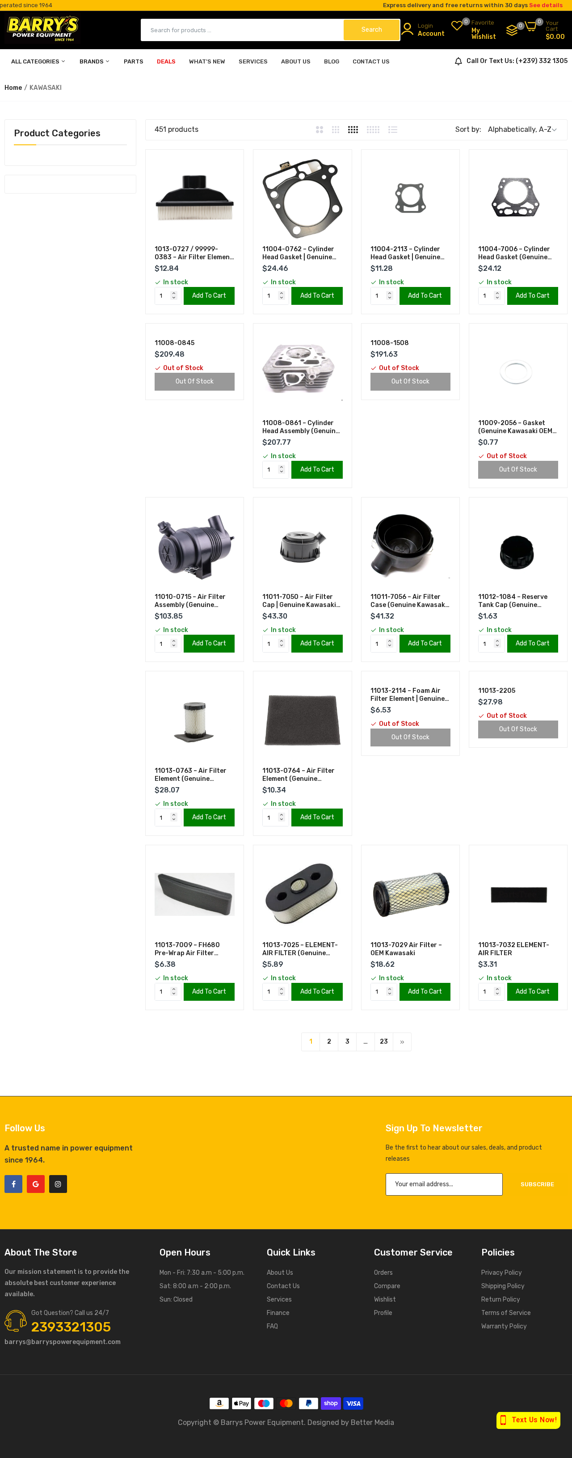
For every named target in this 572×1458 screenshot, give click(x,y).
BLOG (331, 61)
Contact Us (283, 1286)
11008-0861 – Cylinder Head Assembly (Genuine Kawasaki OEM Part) (300, 427)
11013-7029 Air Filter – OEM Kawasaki (406, 949)
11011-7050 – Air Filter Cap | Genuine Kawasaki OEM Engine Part (299, 601)
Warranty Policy (504, 1326)
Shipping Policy (503, 1286)
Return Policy (500, 1299)
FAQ (272, 1326)
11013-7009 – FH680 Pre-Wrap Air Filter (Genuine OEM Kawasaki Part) (192, 949)
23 (384, 1041)
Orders (383, 1273)
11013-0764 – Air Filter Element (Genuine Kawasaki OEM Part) (298, 775)
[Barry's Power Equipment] (42, 30)
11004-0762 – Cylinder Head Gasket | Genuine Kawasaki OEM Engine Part (298, 253)
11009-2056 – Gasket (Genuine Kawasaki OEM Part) (515, 427)
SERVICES (253, 61)
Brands (92, 61)
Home (13, 88)
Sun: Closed (176, 1299)
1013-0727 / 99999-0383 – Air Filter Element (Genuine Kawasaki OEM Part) (194, 253)
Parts (133, 61)
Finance (278, 1313)
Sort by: (468, 129)
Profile (383, 1313)
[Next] (402, 1042)
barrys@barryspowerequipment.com (62, 1342)
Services (279, 1299)
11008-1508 (389, 343)
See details (546, 5)
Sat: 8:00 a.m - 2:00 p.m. (195, 1286)
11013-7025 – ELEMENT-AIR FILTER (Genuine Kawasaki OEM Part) (300, 949)
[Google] (36, 1184)
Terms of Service (506, 1313)
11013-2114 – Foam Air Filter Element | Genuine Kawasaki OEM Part (407, 695)
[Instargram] (58, 1184)
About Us (280, 1273)
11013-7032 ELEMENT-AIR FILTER (513, 949)
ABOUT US (296, 61)
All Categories (36, 61)
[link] (227, 166)
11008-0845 (174, 343)
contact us (371, 61)
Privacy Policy (501, 1273)
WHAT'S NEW (207, 61)
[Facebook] (13, 1184)
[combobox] (242, 30)
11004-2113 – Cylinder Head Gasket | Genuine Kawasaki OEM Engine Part (405, 253)
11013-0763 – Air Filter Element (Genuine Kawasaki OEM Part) (191, 775)
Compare (387, 1286)
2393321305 (71, 1327)
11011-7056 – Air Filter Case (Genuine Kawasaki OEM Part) (408, 601)
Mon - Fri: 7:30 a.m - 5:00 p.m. (202, 1273)
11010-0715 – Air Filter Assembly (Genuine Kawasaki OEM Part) (190, 601)
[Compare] (512, 30)
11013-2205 (496, 691)
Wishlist (385, 1299)
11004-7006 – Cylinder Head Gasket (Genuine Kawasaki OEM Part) (514, 253)
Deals (166, 61)
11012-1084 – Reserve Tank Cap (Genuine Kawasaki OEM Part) (512, 601)
